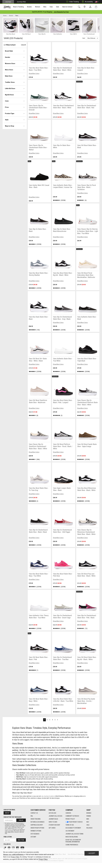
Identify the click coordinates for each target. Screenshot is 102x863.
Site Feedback (35, 834)
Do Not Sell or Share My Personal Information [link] (73, 841)
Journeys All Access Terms (74, 834)
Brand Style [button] (9, 51)
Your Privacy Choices (76, 822)
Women (88, 816)
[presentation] (18, 7)
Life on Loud (52, 813)
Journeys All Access (55, 816)
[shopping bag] (96, 6)
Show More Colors (34, 73)
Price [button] (7, 107)
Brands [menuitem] (29, 7)
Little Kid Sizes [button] (10, 88)
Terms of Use (70, 825)
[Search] (79, 6)
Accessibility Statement (73, 828)
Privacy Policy (70, 819)
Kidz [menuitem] (51, 7)
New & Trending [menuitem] (18, 7)
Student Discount (54, 825)
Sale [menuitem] (57, 7)
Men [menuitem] (44, 7)
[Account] (91, 7)
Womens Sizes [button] (10, 63)
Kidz (87, 822)
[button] (97, 2)
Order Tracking (74, 1)
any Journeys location (47, 796)
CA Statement (70, 831)
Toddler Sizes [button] (10, 82)
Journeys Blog (53, 819)
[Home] (7, 7)
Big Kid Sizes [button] (9, 95)
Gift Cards (52, 828)
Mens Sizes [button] (9, 70)
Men (87, 819)
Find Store (21, 840)
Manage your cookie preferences (13, 854)
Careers (68, 813)
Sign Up (7, 813)
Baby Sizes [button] (8, 76)
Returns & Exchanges (37, 822)
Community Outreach (72, 816)
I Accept (91, 853)
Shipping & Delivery (37, 825)
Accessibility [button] (89, 1)
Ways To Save (53, 822)
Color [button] (7, 101)
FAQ (32, 816)
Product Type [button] (9, 113)
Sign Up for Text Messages (13, 817)
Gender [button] (7, 57)
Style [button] (6, 120)
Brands (88, 813)
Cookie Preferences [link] (72, 845)
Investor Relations (72, 837)
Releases (89, 828)
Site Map (33, 837)
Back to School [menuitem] (67, 7)
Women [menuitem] (37, 7)
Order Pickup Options (37, 828)
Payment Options (36, 831)
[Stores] (85, 6)
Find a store (8, 837)
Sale (87, 825)
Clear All (23, 44)
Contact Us (34, 813)
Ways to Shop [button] (9, 126)
